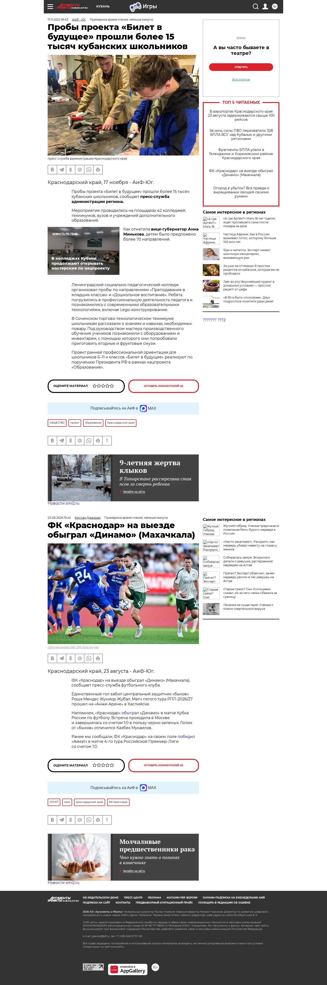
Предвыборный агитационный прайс (164, 902)
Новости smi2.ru (63, 503)
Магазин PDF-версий (182, 897)
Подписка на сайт (96, 902)
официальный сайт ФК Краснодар (73, 647)
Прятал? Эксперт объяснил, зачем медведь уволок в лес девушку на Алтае (248, 577)
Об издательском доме (100, 897)
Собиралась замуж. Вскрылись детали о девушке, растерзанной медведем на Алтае (248, 561)
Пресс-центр (133, 897)
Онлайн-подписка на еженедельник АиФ (234, 897)
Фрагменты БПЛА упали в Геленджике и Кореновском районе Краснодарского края (241, 154)
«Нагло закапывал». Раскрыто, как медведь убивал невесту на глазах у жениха (250, 545)
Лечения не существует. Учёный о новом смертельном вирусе (248, 607)
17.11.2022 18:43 (58, 19)
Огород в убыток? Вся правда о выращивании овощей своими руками (241, 192)
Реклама (154, 897)
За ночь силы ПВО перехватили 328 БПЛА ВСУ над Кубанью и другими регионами (241, 135)
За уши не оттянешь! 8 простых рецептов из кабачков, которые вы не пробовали (251, 269)
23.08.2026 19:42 (59, 517)
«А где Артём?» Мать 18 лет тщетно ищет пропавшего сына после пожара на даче (249, 222)
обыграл (130, 713)
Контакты (123, 902)
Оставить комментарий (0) (163, 386)
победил (186, 736)
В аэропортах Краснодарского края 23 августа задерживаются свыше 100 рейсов (241, 115)
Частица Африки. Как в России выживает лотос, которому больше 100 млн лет (249, 238)
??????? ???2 (214, 320)
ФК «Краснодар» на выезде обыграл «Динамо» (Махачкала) (241, 173)
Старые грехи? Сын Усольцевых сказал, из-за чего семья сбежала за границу (250, 593)
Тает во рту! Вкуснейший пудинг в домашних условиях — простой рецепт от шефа (248, 285)
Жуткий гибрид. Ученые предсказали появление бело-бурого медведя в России (251, 529)
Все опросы (241, 79)
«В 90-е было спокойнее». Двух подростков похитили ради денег (248, 299)
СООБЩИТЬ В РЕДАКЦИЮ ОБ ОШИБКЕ (224, 902)
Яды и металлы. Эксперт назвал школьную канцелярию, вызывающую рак (247, 253)
